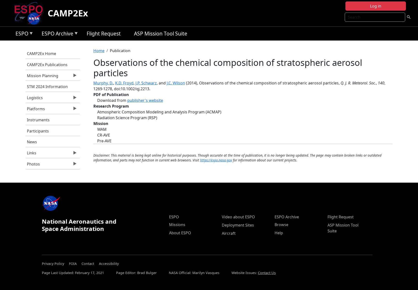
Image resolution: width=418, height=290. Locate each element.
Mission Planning (42, 77)
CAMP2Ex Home (41, 53)
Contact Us (267, 272)
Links (31, 154)
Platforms (35, 110)
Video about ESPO (238, 217)
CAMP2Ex (68, 13)
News (32, 142)
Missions (177, 224)
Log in (375, 6)
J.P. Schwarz (146, 83)
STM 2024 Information (47, 86)
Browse (281, 224)
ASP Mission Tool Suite (160, 33)
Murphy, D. (103, 83)
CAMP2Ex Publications (47, 64)
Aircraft (229, 233)
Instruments (38, 120)
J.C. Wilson (176, 83)
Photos (33, 165)
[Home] (30, 13)
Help (279, 232)
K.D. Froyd (124, 83)
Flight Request (104, 33)
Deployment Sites (238, 225)
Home (98, 50)
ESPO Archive (56, 34)
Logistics (34, 99)
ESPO (20, 34)
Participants (38, 131)
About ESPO (180, 232)
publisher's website (145, 100)
